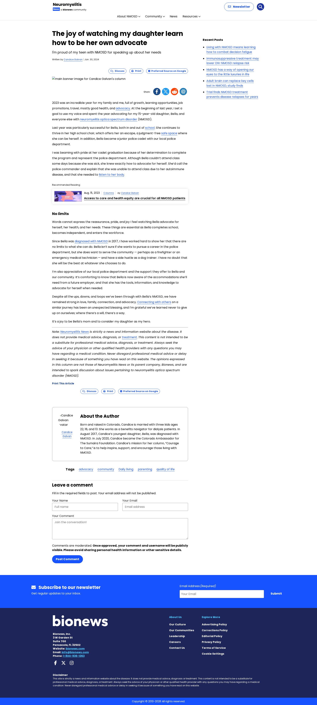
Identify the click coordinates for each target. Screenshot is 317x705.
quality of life (165, 469)
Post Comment (67, 559)
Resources (190, 16)
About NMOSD (127, 16)
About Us (175, 617)
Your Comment (63, 516)
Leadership (177, 636)
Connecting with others (154, 302)
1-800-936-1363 (74, 656)
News (173, 16)
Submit (276, 593)
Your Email (129, 500)
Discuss (118, 71)
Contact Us (177, 648)
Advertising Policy (214, 624)
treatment (129, 337)
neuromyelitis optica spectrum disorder (108, 119)
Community (153, 16)
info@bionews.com (75, 652)
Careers (175, 642)
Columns (108, 192)
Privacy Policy (211, 642)
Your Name (60, 500)
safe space (169, 133)
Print (137, 71)
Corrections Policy (215, 630)
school (150, 128)
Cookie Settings (213, 654)
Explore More (211, 617)
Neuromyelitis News (74, 332)
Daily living (126, 469)
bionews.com (75, 648)
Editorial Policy (212, 636)
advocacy (123, 108)
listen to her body (111, 174)
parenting (145, 469)
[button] (239, 7)
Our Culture (177, 624)
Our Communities (181, 630)
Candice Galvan (73, 59)
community (106, 469)
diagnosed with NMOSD (91, 241)
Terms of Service (214, 648)
